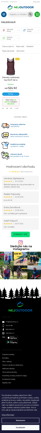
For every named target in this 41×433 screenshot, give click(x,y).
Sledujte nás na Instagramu (21, 247)
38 (11, 108)
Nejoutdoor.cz (10, 329)
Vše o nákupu (7, 361)
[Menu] (4, 14)
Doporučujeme (8, 46)
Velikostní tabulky (8, 368)
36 (7, 108)
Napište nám (6, 383)
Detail (10, 94)
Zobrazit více (20, 234)
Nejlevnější (20, 46)
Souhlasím (20, 427)
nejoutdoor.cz (10, 333)
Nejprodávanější (8, 51)
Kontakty (5, 2)
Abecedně (20, 51)
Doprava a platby (8, 354)
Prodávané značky (8, 379)
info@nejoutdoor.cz (12, 322)
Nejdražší (29, 46)
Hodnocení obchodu (20, 166)
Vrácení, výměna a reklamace (12, 365)
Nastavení (20, 420)
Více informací (8, 415)
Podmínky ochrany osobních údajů (14, 375)
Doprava (13, 2)
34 (3, 108)
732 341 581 (9, 325)
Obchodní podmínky (9, 372)
